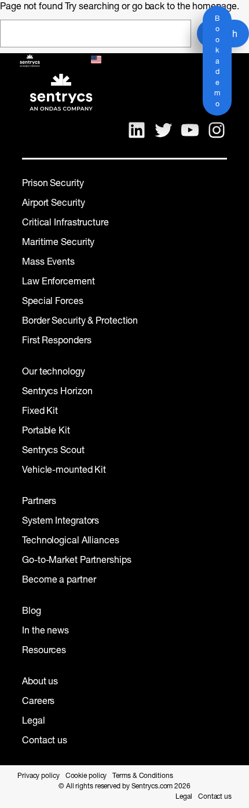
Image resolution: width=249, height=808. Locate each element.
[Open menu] (67, 61)
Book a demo (217, 62)
